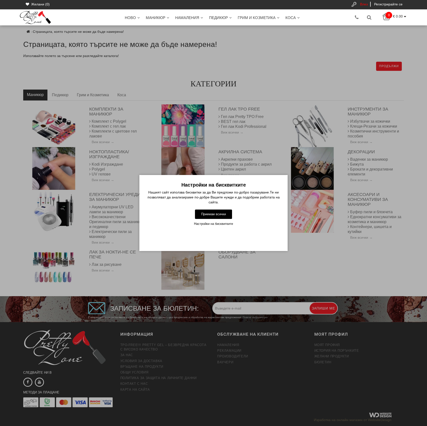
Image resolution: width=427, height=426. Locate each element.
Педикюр (218, 18)
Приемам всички (213, 214)
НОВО (130, 18)
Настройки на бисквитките (213, 224)
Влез (364, 4)
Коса (290, 18)
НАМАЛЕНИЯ (187, 18)
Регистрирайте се (388, 4)
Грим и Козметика (257, 18)
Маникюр (155, 18)
